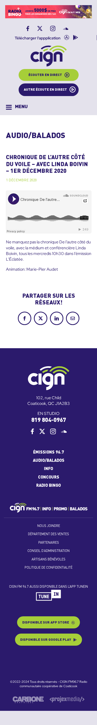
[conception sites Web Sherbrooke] (67, 698)
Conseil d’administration (48, 551)
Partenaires (48, 542)
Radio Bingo (48, 486)
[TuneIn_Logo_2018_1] (49, 592)
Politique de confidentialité (48, 567)
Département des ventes (48, 534)
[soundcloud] (64, 431)
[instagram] (53, 431)
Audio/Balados (48, 461)
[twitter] (42, 431)
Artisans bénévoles (48, 559)
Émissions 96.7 (48, 452)
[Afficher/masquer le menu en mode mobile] (17, 107)
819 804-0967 (48, 420)
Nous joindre (48, 526)
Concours (48, 477)
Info (48, 469)
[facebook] (32, 431)
